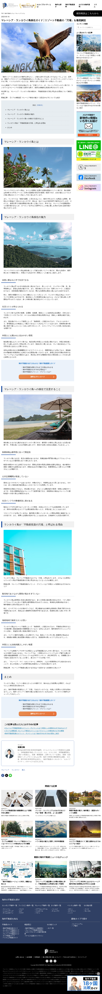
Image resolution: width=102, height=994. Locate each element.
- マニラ (21, 909)
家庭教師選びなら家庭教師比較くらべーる (87, 975)
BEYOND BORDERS (28, 759)
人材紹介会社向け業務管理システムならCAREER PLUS (66, 977)
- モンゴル (87, 911)
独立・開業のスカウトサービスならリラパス (57, 983)
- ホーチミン (71, 911)
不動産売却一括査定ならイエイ (37, 983)
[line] (10, 776)
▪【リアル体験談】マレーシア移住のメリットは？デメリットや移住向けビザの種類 (34, 731)
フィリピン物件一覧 (26, 905)
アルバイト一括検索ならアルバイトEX (12, 969)
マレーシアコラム (20, 13)
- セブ (20, 911)
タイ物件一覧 (56, 905)
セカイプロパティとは (44, 5)
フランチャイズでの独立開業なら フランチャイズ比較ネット (25, 975)
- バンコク (54, 909)
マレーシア (5, 770)
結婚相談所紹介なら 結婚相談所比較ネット (65, 975)
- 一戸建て (74, 926)
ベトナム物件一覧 (74, 905)
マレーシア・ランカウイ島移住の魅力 (20, 114)
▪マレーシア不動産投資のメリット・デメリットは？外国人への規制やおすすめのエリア (35, 728)
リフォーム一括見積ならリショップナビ (25, 973)
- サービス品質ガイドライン (33, 936)
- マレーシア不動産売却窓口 (33, 930)
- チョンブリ (55, 911)
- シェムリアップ (7, 911)
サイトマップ (82, 957)
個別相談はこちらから (87, 13)
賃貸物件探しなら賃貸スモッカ (58, 969)
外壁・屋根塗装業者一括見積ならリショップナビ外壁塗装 (50, 973)
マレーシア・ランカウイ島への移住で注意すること (25, 118)
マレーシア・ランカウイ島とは (18, 110)
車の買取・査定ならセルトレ (72, 971)
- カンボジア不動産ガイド (10, 930)
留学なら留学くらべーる (47, 975)
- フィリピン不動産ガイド (10, 932)
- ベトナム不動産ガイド (10, 937)
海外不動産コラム (9, 13)
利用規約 (37, 957)
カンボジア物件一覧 (9, 905)
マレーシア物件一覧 (42, 905)
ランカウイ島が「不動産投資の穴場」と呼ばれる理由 (26, 123)
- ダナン (70, 909)
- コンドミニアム (77, 924)
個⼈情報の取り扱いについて (52, 957)
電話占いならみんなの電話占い (43, 977)
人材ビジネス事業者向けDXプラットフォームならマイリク (35, 979)
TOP (2, 13)
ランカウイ (16, 770)
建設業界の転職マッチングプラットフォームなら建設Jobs (39, 981)
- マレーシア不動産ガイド (10, 934)
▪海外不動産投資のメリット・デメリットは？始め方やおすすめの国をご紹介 (31, 733)
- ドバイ (86, 909)
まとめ (9, 127)
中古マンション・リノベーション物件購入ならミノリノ (36, 971)
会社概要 (29, 957)
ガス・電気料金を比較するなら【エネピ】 (76, 973)
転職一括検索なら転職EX (29, 969)
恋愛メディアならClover (29, 977)
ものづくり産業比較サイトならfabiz (13, 977)
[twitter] (6, 776)
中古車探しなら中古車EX (58, 971)
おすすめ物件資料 (84, 5)
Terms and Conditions (69, 957)
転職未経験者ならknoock (43, 969)
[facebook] (2, 776)
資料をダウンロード (37, 377)
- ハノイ (70, 913)
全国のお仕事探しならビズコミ (58, 979)
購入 (23, 770)
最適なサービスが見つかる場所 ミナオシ (18, 983)
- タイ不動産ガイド (8, 936)
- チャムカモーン (7, 913)
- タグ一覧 (50, 928)
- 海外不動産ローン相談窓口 (33, 928)
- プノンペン (6, 909)
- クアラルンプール (41, 909)
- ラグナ (21, 913)
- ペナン (37, 913)
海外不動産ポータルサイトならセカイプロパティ (66, 981)
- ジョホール (39, 911)
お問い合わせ (20, 957)
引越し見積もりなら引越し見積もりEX (76, 969)
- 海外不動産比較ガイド (10, 928)
